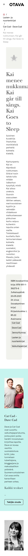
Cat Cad (16, 323)
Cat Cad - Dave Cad (12, 26)
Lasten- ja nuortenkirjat (9, 19)
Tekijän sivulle (14, 502)
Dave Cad (16, 327)
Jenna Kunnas (19, 332)
